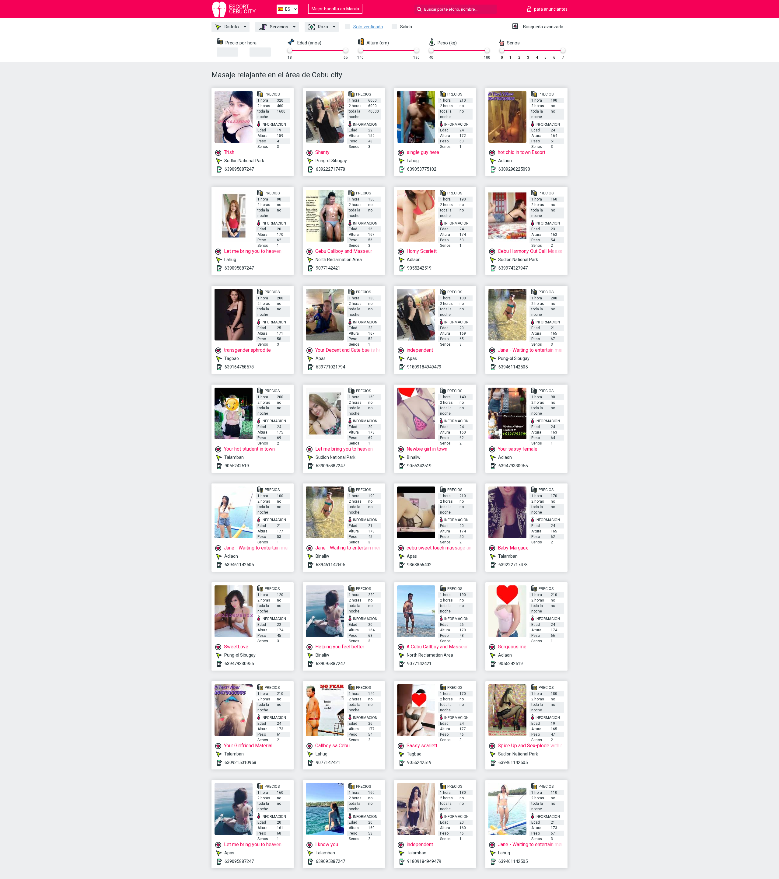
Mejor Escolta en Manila (335, 9)
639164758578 (239, 367)
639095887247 (239, 169)
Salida (406, 27)
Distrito (231, 27)
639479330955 (513, 466)
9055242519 (419, 268)
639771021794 (330, 367)
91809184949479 (424, 367)
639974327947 (513, 268)
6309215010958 (240, 762)
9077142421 (328, 268)
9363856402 (419, 564)
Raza (322, 27)
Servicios (278, 27)
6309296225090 (514, 169)
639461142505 (513, 367)
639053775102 (421, 169)
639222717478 (330, 169)
